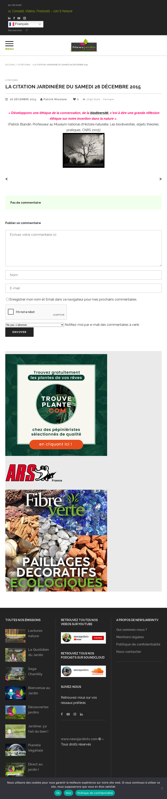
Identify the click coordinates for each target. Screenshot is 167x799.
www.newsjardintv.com (79, 739)
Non (68, 793)
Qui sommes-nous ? (131, 630)
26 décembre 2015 (23, 99)
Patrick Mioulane (55, 99)
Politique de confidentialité (138, 644)
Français (21, 24)
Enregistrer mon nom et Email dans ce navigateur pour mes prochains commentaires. (73, 299)
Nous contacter (128, 652)
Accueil (10, 65)
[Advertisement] (139, 699)
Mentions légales (130, 637)
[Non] (162, 788)
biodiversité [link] (99, 113)
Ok (58, 793)
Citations (24, 65)
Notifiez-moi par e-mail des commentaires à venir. (101, 325)
